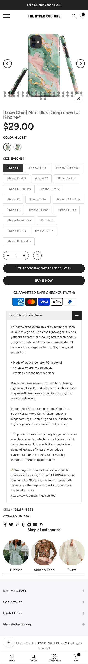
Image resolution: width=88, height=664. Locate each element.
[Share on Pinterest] (17, 525)
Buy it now (44, 280)
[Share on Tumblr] (23, 525)
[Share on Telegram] (29, 525)
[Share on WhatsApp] (41, 525)
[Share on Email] (35, 525)
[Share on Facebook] (5, 525)
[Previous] (7, 63)
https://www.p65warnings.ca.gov (33, 496)
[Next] (80, 63)
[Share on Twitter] (11, 525)
